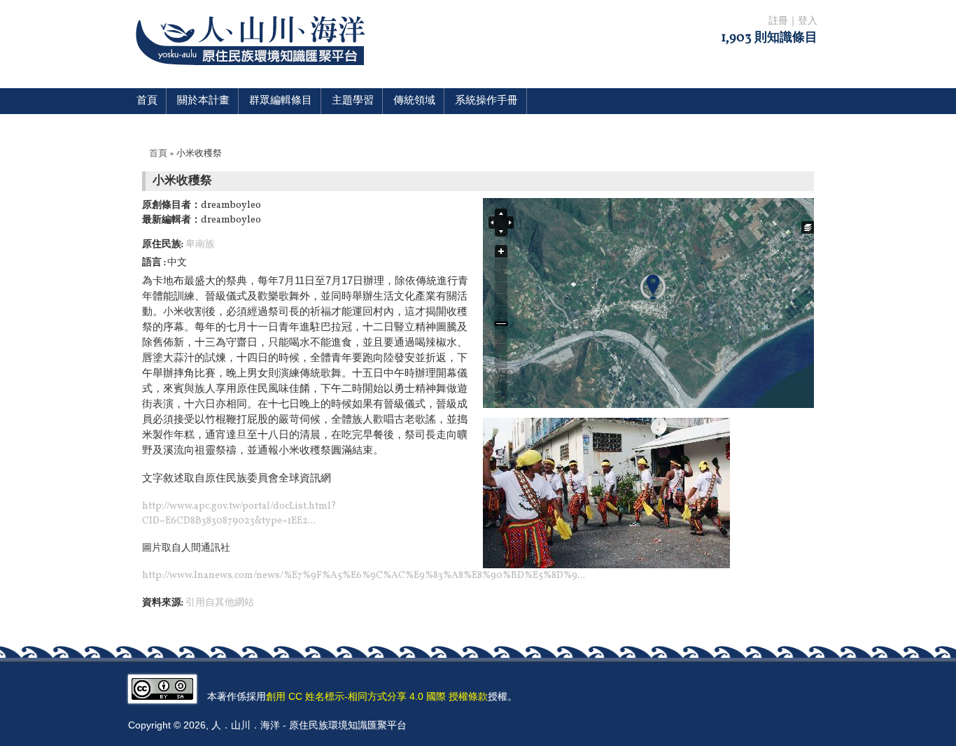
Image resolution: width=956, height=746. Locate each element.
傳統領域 (414, 101)
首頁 (146, 101)
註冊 (778, 21)
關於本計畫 (203, 101)
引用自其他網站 (219, 603)
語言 (153, 262)
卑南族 (200, 244)
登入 (807, 21)
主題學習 (353, 101)
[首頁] (253, 73)
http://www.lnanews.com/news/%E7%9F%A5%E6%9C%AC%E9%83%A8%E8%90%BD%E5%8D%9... (363, 575)
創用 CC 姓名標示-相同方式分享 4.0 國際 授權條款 (377, 696)
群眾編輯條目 (280, 101)
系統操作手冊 (486, 101)
